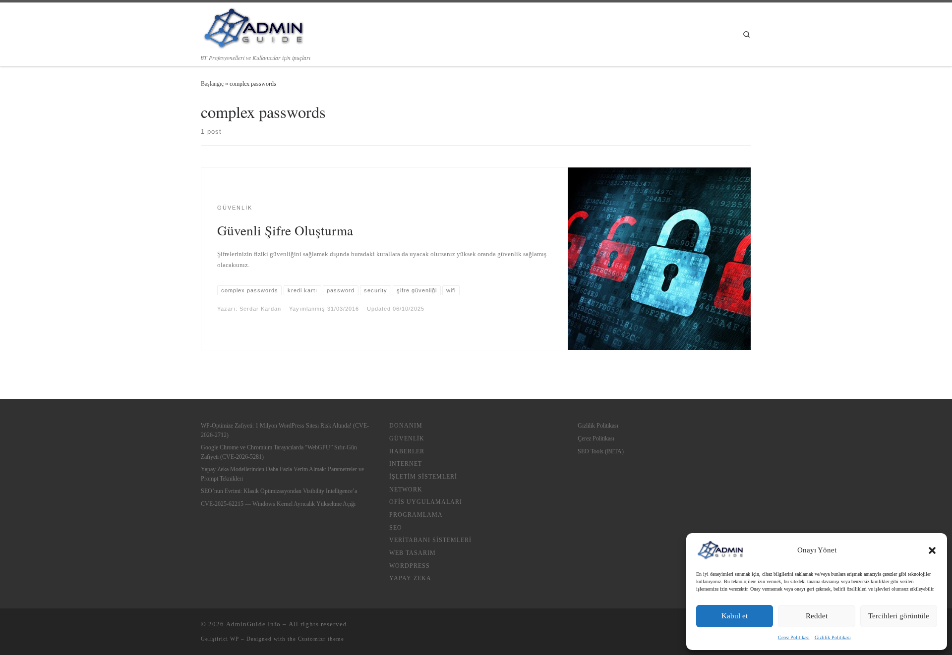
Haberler (406, 451)
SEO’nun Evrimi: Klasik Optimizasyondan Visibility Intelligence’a (279, 491)
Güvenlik (406, 438)
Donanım (405, 425)
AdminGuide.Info (253, 624)
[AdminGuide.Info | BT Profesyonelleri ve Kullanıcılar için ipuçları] (252, 26)
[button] (932, 550)
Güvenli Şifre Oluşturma (285, 230)
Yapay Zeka (410, 578)
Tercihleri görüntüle (898, 616)
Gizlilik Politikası (833, 637)
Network (405, 489)
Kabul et (734, 616)
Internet (405, 463)
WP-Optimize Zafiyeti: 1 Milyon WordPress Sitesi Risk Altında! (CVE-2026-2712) (285, 430)
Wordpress (409, 565)
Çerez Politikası (794, 637)
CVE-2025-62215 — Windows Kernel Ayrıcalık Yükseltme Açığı (278, 503)
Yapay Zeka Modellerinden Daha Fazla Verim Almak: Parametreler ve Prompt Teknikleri (282, 474)
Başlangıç (212, 83)
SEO (395, 527)
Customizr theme (321, 639)
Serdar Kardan (260, 309)
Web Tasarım (412, 552)
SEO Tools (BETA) (601, 451)
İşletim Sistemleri (423, 476)
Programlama (416, 514)
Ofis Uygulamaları (425, 501)
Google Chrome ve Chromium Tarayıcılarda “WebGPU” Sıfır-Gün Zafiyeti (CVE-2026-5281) (279, 452)
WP (234, 639)
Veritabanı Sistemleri (430, 540)
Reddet (817, 616)
